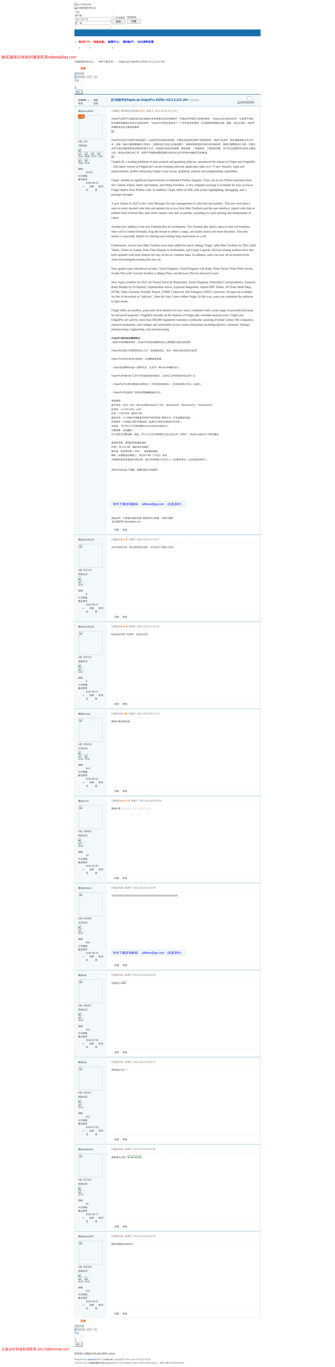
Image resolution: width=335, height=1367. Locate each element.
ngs (85, 975)
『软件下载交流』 (106, 61)
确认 (78, 91)
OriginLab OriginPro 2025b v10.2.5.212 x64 (142, 61)
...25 (87, 77)
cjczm (86, 801)
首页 (87, 49)
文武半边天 (88, 539)
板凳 (125, 626)
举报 (125, 529)
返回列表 (79, 73)
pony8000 (88, 111)
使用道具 (135, 111)
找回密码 (131, 17)
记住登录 (120, 17)
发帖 (77, 68)
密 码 (78, 23)
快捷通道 (250, 46)
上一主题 (238, 98)
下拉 (77, 12)
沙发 (125, 539)
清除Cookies (108, 1353)
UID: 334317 (85, 1005)
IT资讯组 (82, 145)
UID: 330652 (85, 831)
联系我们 (79, 1353)
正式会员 (82, 748)
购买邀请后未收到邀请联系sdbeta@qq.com (39, 57)
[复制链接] (193, 100)
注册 (133, 21)
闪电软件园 (124, 49)
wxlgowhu (88, 1149)
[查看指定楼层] (246, 102)
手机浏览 (96, 1353)
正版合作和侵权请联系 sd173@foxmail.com (35, 1349)
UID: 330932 (85, 918)
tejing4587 (88, 1236)
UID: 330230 (85, 744)
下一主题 (242, 98)
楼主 (143, 111)
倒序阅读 (125, 111)
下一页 (93, 77)
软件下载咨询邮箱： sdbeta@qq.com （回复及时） (148, 504)
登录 (118, 21)
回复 (83, 68)
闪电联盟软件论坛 (83, 61)
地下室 (126, 800)
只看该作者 (117, 539)
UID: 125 (82, 141)
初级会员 (82, 574)
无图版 (87, 1353)
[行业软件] (118, 99)
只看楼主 (115, 111)
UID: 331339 (85, 1267)
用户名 (78, 15)
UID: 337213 (85, 570)
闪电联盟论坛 (104, 49)
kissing (86, 714)
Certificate (107, 1359)
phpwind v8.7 (95, 1359)
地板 (125, 713)
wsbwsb (87, 888)
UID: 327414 (85, 1179)
